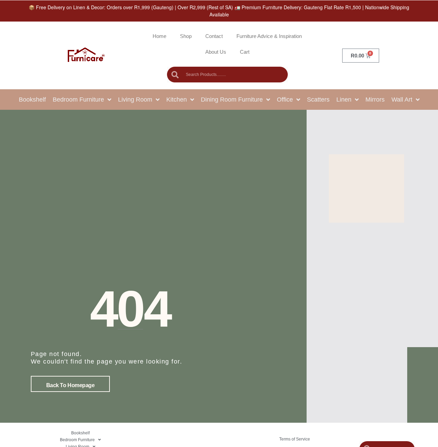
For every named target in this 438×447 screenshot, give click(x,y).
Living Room (135, 99)
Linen (343, 99)
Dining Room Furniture (232, 99)
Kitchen (176, 99)
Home (159, 36)
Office (285, 99)
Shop (186, 36)
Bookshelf (32, 99)
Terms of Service (294, 439)
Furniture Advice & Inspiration (269, 36)
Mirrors (375, 99)
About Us (215, 52)
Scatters (318, 99)
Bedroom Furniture (78, 99)
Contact (214, 36)
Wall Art (401, 99)
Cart (244, 52)
